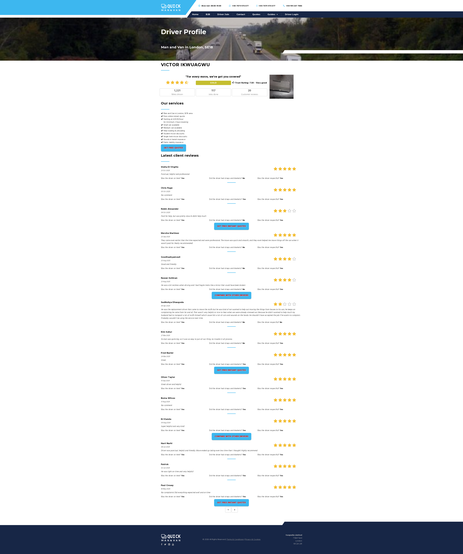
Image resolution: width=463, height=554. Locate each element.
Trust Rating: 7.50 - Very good (251, 83)
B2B (208, 14)
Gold (213, 83)
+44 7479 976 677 (240, 5)
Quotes (256, 14)
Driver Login (291, 14)
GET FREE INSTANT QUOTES (231, 226)
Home (195, 14)
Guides (271, 14)
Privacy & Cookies (252, 539)
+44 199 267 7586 (294, 5)
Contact (241, 14)
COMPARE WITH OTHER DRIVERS (231, 295)
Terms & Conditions (235, 539)
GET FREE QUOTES (173, 148)
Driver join (223, 14)
